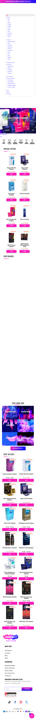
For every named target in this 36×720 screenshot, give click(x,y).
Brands (8, 17)
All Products (8, 650)
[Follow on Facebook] (15, 702)
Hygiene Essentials (12, 85)
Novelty (9, 48)
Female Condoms (10, 62)
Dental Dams (10, 80)
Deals (8, 92)
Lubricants (9, 64)
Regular (9, 57)
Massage (10, 73)
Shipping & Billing (10, 665)
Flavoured (10, 45)
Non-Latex (10, 50)
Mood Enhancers (11, 83)
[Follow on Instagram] (20, 702)
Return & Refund (9, 668)
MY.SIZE (9, 24)
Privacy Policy (9, 670)
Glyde (9, 36)
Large (9, 59)
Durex (9, 19)
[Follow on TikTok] (9, 702)
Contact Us (8, 675)
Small (9, 55)
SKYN (9, 27)
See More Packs (17, 448)
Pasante (9, 26)
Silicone (9, 67)
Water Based (10, 66)
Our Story (9, 93)
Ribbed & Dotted (11, 41)
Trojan (9, 29)
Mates (9, 22)
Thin (8, 54)
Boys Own (10, 33)
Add (11, 174)
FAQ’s (6, 658)
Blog (8, 90)
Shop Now (18, 122)
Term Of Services (10, 673)
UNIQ (9, 31)
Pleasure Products (11, 78)
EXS (8, 20)
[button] (11, 155)
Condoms (9, 39)
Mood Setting (10, 81)
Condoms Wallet (11, 87)
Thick (9, 52)
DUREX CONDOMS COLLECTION (18, 118)
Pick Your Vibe (10, 76)
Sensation (10, 46)
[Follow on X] (26, 702)
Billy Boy (9, 34)
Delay (9, 43)
